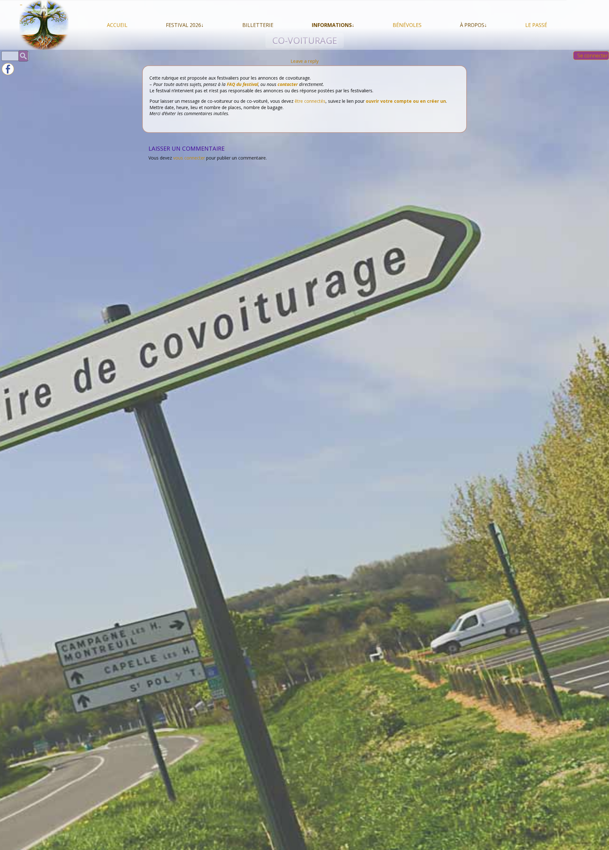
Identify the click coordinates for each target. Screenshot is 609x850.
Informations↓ (333, 25)
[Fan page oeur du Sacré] (8, 73)
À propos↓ (473, 25)
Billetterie (257, 25)
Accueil (117, 25)
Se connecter (592, 55)
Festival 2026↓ (185, 25)
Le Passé (536, 25)
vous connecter (189, 158)
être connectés (310, 101)
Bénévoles (407, 25)
